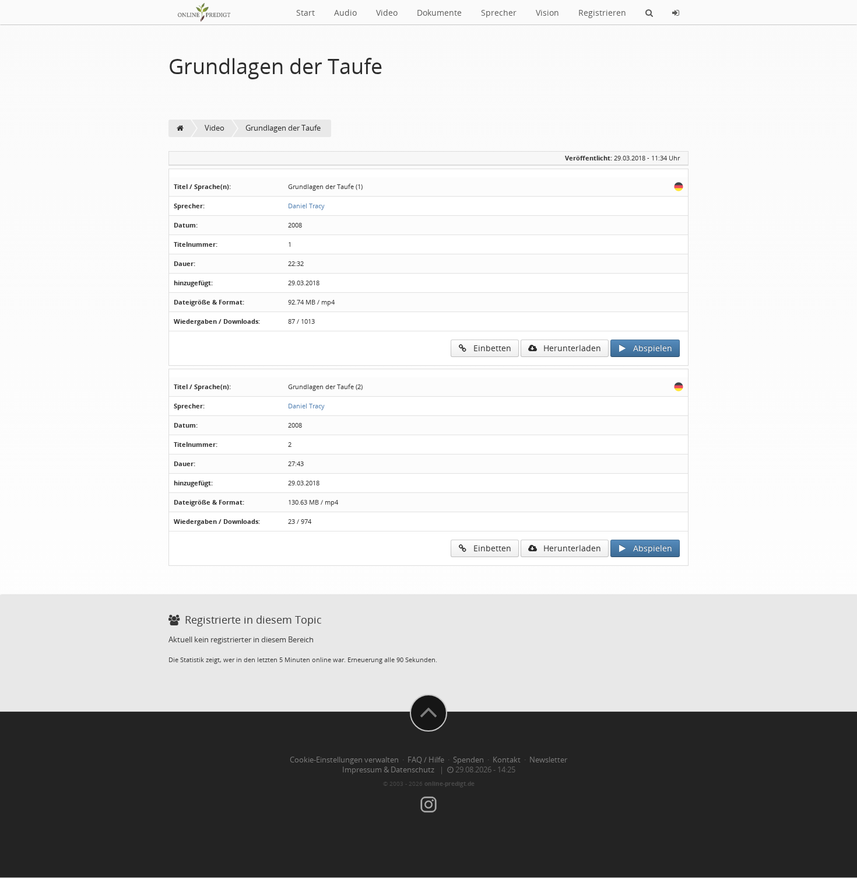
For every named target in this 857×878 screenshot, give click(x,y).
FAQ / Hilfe (426, 760)
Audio (345, 12)
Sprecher (499, 12)
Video (387, 12)
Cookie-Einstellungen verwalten (344, 760)
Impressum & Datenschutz (388, 770)
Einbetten (488, 348)
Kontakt (507, 760)
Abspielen (649, 348)
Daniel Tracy (306, 205)
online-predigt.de (449, 783)
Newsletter (548, 760)
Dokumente (439, 12)
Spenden (468, 760)
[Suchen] (649, 12)
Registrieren (602, 12)
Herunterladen (568, 348)
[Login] (675, 12)
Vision (547, 12)
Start (305, 12)
